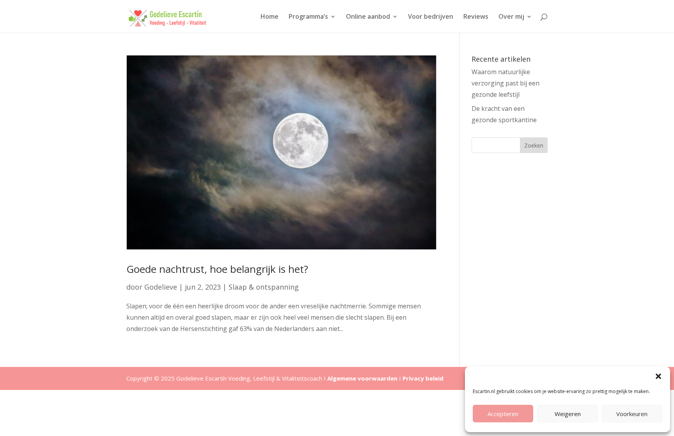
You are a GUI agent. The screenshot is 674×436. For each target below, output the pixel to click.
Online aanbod (368, 17)
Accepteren (503, 414)
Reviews (475, 17)
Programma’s (308, 17)
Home (269, 17)
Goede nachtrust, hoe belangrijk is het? (217, 269)
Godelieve (160, 287)
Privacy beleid (423, 378)
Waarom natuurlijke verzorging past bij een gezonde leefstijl (505, 83)
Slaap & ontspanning (264, 287)
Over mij (511, 17)
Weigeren (568, 414)
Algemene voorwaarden (362, 378)
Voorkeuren (631, 414)
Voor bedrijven (430, 17)
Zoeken (533, 145)
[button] (658, 376)
